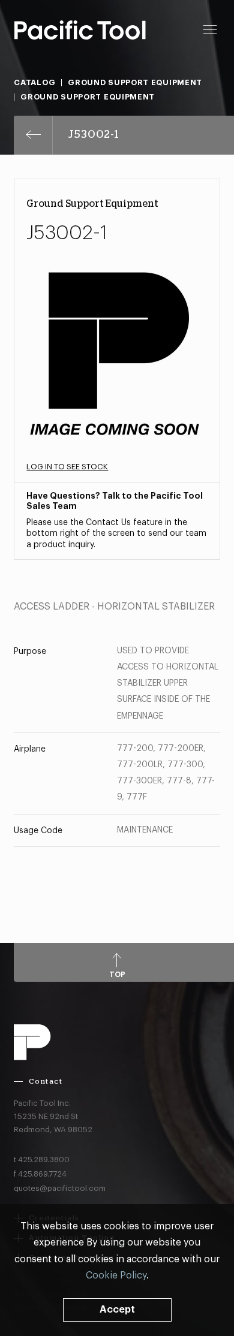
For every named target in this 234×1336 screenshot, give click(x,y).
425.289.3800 (44, 1159)
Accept (117, 1309)
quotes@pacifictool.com (60, 1188)
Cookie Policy (116, 1275)
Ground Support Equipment (135, 82)
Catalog (34, 82)
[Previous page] (33, 135)
